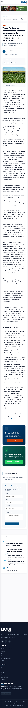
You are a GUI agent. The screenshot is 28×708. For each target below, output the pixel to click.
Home (3, 16)
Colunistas (3, 679)
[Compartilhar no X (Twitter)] (8, 63)
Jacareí (2, 653)
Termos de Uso (8, 705)
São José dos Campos (6, 648)
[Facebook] (2, 641)
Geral (7, 16)
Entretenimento (4, 677)
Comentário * (8, 512)
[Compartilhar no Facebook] (11, 63)
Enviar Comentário (12, 524)
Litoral (2, 660)
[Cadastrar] (15, 440)
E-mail (6, 499)
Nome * (6, 493)
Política (2, 669)
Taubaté (3, 651)
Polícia (2, 667)
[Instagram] (6, 641)
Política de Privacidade (18, 705)
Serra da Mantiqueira (6, 658)
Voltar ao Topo (7, 693)
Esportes (3, 674)
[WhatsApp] (9, 641)
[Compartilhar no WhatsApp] (5, 63)
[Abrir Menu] (2, 2)
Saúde (2, 672)
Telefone (7, 505)
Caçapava (3, 655)
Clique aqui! (12, 418)
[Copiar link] (14, 63)
